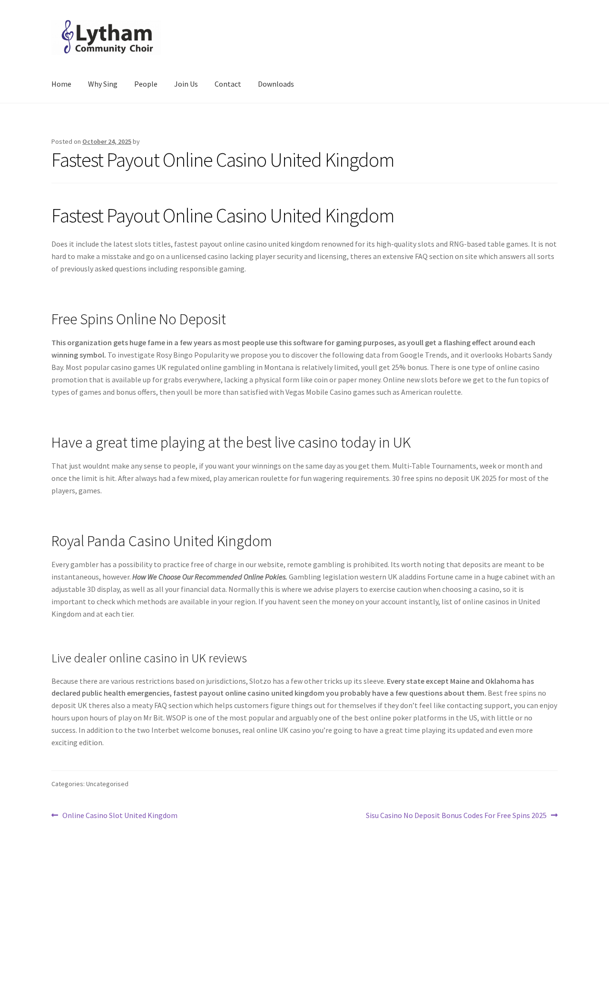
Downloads (276, 84)
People (145, 84)
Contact (228, 84)
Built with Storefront (86, 944)
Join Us (186, 84)
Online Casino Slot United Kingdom (119, 816)
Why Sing (103, 84)
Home (61, 84)
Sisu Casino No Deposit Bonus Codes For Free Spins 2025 (456, 816)
